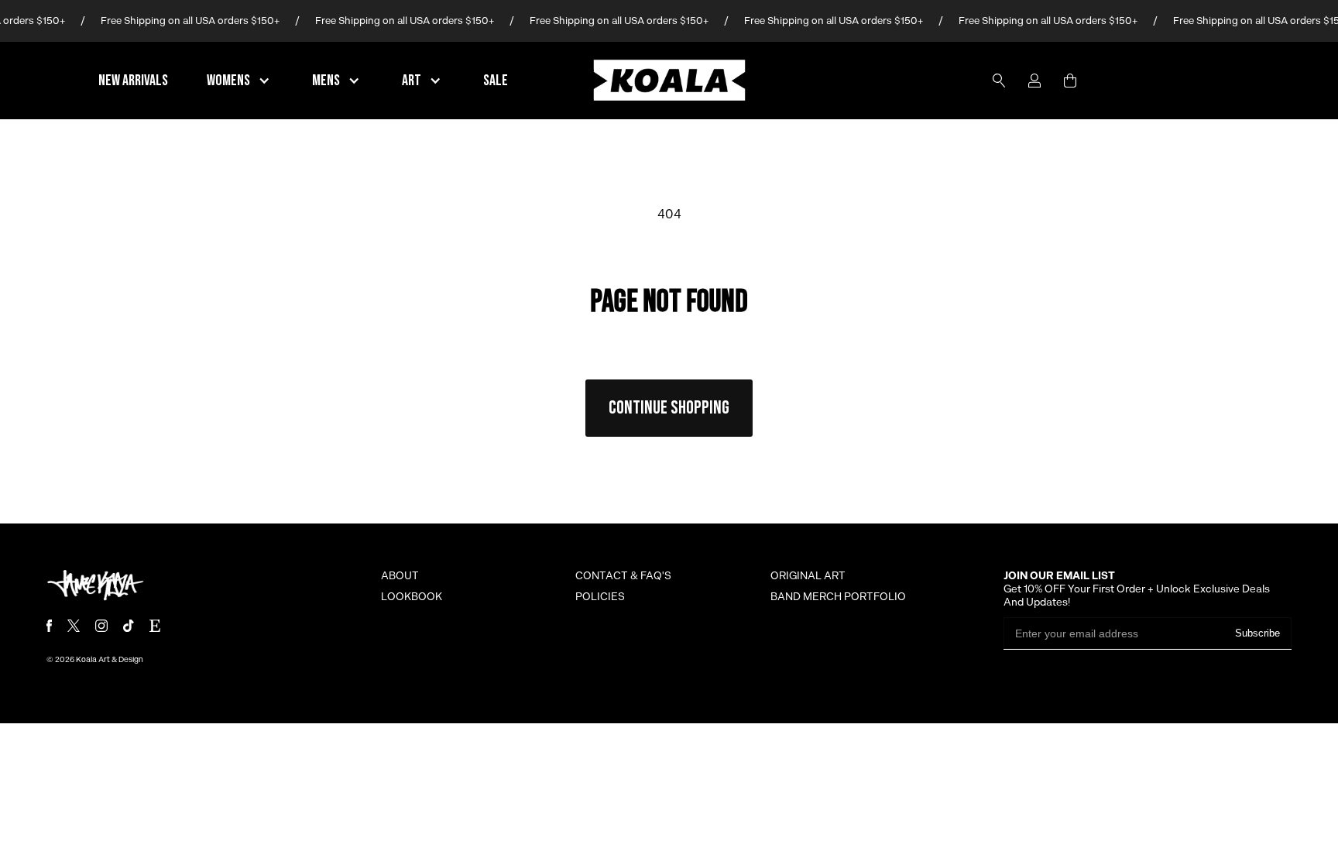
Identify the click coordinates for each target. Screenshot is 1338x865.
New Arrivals (133, 80)
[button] (240, 80)
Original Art (808, 576)
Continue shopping (669, 407)
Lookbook (411, 597)
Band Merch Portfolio (838, 597)
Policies (600, 597)
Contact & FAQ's (623, 576)
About (400, 576)
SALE (495, 80)
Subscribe (1257, 633)
